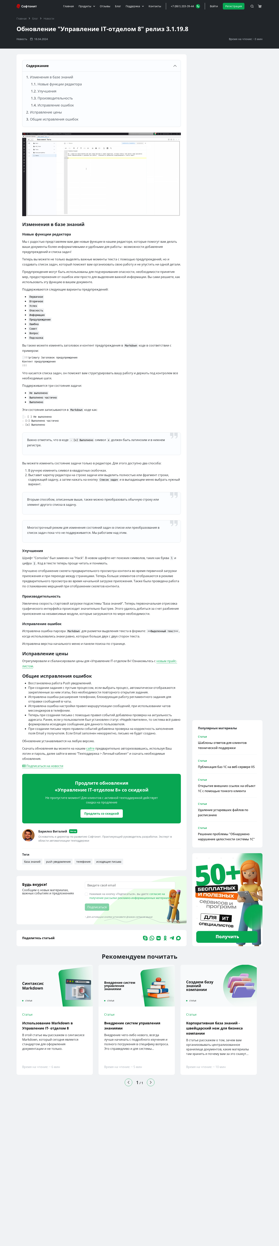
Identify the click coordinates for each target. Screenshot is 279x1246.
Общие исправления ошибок (54, 119)
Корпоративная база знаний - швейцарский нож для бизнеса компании (214, 1028)
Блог (118, 6)
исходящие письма (108, 861)
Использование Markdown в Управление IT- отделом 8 (47, 1025)
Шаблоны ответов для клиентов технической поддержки (222, 745)
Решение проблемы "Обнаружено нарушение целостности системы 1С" (226, 836)
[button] (185, 6)
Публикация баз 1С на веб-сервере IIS (226, 767)
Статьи (27, 1014)
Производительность (55, 98)
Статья (202, 736)
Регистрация (233, 6)
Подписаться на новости (44, 766)
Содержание (37, 65)
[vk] (158, 938)
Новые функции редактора (60, 84)
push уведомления (58, 861)
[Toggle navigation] (252, 6)
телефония (83, 861)
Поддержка (133, 6)
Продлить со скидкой (101, 813)
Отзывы (105, 6)
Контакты (155, 6)
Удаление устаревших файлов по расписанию (223, 812)
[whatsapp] (152, 938)
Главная (68, 6)
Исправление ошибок (56, 105)
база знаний (32, 861)
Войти (214, 6)
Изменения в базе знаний (51, 77)
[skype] (145, 938)
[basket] (259, 6)
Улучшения (47, 91)
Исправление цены (46, 112)
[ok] (165, 938)
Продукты (85, 6)
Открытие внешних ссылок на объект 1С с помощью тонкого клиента (226, 788)
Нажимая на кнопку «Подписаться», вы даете (130, 896)
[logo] (27, 6)
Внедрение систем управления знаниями (132, 1025)
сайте (90, 748)
